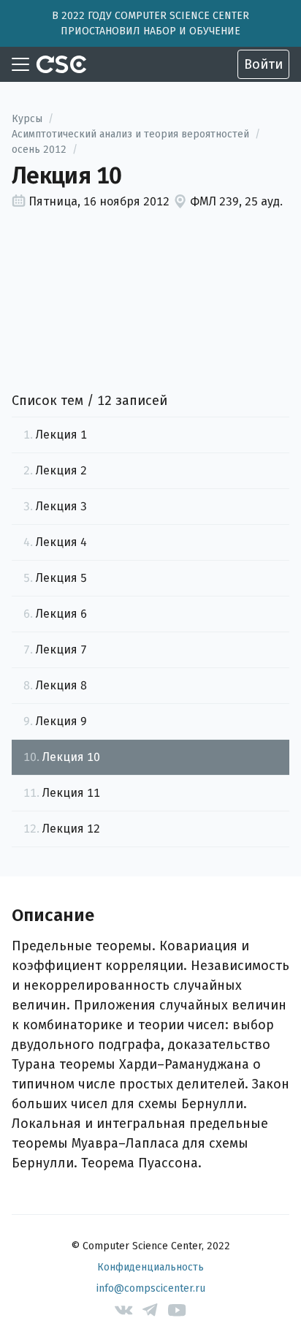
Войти (263, 64)
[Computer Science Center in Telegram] (151, 1310)
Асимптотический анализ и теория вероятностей (130, 134)
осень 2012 (39, 149)
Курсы (27, 119)
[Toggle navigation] (20, 64)
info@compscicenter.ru (150, 1288)
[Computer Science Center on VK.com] (124, 1310)
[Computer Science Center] (61, 64)
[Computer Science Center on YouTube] (177, 1310)
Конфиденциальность (150, 1267)
